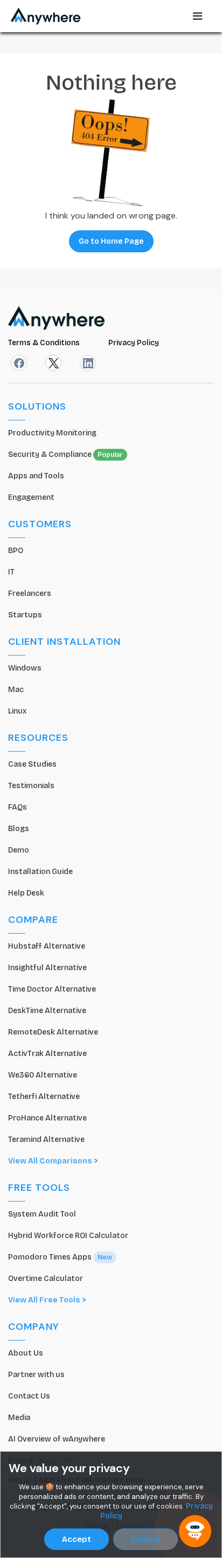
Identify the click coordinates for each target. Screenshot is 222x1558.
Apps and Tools (36, 475)
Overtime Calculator (45, 1278)
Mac (16, 689)
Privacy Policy (133, 342)
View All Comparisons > (53, 1161)
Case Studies (32, 764)
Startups (25, 615)
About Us (25, 1353)
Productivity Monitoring (52, 433)
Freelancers (29, 593)
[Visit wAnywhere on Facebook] (19, 363)
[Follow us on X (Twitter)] (53, 363)
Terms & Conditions (44, 342)
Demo (18, 850)
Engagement (31, 497)
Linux (17, 711)
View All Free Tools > (47, 1300)
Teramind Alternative (46, 1139)
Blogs (18, 828)
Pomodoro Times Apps (60, 1257)
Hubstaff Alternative (46, 946)
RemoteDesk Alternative (53, 1032)
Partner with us (36, 1374)
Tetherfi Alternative (44, 1096)
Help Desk (26, 893)
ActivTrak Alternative (47, 1053)
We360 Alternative (42, 1075)
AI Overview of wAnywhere (56, 1439)
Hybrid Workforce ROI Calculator (68, 1235)
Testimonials (31, 785)
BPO (15, 550)
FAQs (17, 807)
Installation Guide (40, 871)
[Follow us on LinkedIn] (88, 363)
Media (19, 1417)
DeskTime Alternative (47, 1010)
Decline (145, 1539)
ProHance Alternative (47, 1118)
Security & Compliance (65, 454)
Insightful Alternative (47, 967)
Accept (76, 1539)
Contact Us (29, 1396)
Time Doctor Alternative (52, 989)
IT (11, 572)
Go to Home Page (111, 241)
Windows (24, 668)
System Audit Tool (42, 1214)
